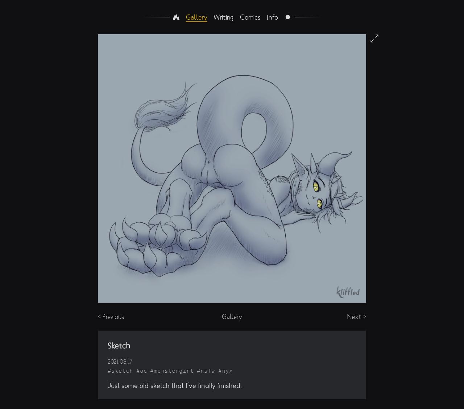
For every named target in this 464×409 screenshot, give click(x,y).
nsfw (207, 370)
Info (272, 17)
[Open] (374, 38)
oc (143, 370)
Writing (223, 17)
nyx (227, 370)
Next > (356, 316)
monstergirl (174, 370)
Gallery (196, 17)
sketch (122, 370)
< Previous (111, 316)
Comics (250, 17)
